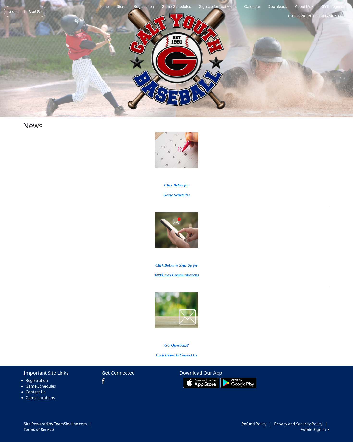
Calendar (252, 7)
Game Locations (40, 397)
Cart (35, 11)
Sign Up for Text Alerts (218, 7)
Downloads (277, 7)
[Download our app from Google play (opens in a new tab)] (238, 382)
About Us (303, 7)
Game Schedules (176, 7)
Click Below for (176, 185)
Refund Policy (254, 423)
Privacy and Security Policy (298, 423)
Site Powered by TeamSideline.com (55, 423)
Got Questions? (176, 345)
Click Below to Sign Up (174, 265)
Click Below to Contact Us (176, 355)
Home (103, 7)
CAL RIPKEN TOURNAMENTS (315, 16)
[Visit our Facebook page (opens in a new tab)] (104, 381)
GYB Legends (333, 7)
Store (121, 7)
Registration (143, 7)
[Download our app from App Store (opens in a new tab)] (201, 382)
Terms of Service (39, 429)
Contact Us (36, 392)
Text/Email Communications (176, 275)
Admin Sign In (314, 429)
